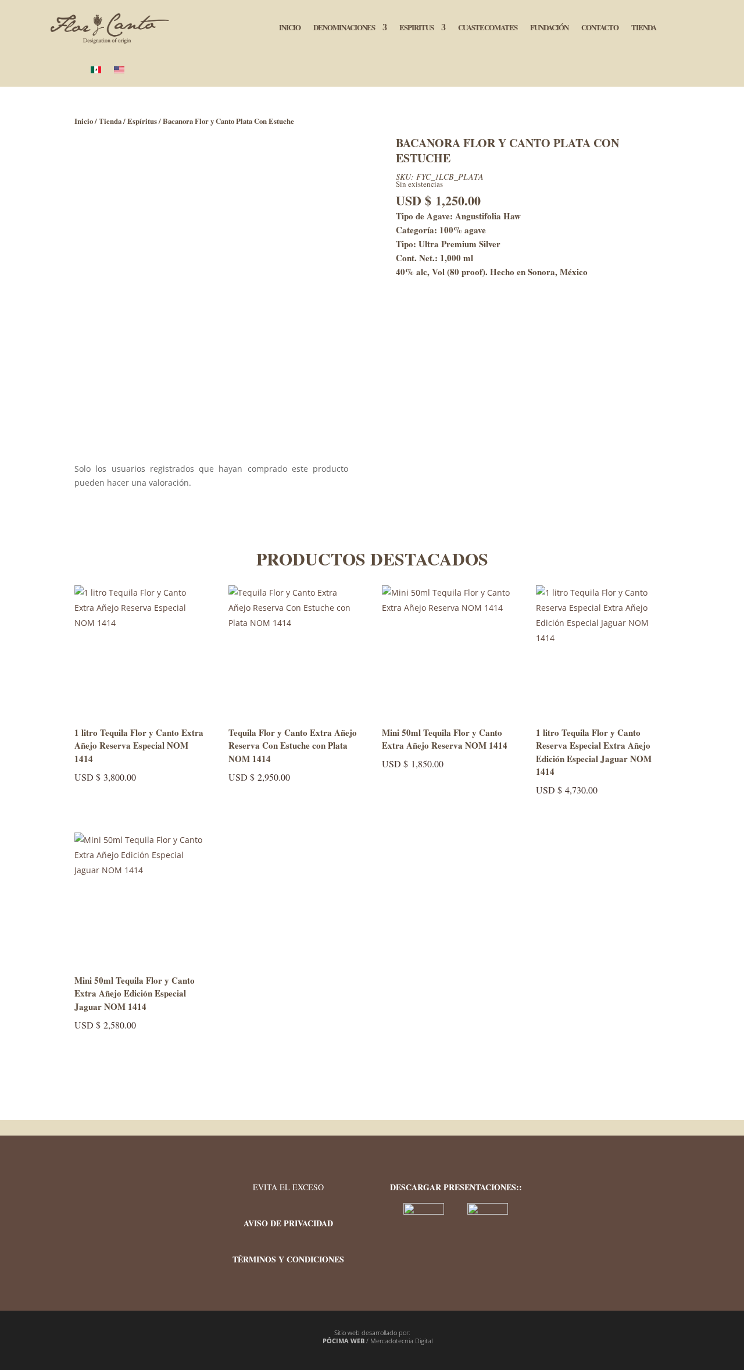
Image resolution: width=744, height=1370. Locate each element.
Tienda (110, 121)
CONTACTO (599, 28)
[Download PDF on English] (487, 1211)
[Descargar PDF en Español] (424, 1211)
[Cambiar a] (96, 72)
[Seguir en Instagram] (637, 1191)
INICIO (290, 28)
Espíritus (142, 121)
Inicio (83, 121)
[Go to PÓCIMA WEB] (317, 1340)
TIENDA (643, 28)
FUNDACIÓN (549, 28)
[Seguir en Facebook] (602, 1191)
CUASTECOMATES (487, 28)
